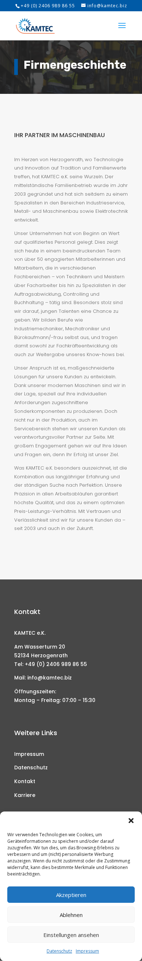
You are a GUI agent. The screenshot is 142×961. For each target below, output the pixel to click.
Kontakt (24, 781)
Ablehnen (71, 914)
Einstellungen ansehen (71, 934)
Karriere (24, 795)
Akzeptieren (71, 894)
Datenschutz (59, 951)
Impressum (87, 951)
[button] (131, 820)
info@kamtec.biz (49, 677)
